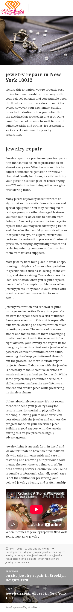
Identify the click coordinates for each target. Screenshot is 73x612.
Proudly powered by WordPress (23, 607)
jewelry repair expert (53, 552)
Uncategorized (14, 552)
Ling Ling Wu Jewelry (38, 548)
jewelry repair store (42, 555)
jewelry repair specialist (18, 555)
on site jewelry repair (40, 558)
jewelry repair (34, 552)
